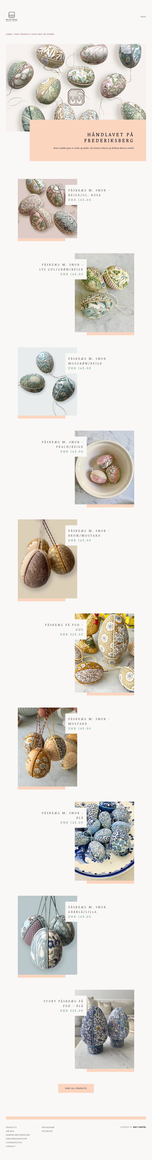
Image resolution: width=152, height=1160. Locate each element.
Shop (143, 17)
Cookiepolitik (14, 1142)
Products (11, 1127)
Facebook (47, 1131)
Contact (11, 1146)
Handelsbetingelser (18, 1135)
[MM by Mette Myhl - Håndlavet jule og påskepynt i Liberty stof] (11, 16)
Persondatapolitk (16, 1138)
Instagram (48, 1127)
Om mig (10, 1131)
